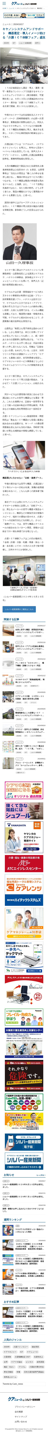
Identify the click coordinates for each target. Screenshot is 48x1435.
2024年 (6, 43)
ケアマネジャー (10, 1352)
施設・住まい (9, 1367)
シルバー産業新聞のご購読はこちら (19, 609)
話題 (17, 1226)
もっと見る (40, 1175)
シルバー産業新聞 (25, 43)
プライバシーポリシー (25, 1407)
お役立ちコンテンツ (22, 1240)
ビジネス (29, 1362)
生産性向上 (38, 1357)
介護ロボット (20, 772)
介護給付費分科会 (36, 1367)
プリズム (22, 1367)
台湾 (5, 1362)
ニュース (19, 626)
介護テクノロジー (21, 1347)
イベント (33, 702)
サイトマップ (21, 1417)
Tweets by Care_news (13, 1384)
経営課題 (40, 1362)
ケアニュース (32, 1352)
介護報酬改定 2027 (22, 1357)
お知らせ (6, 1181)
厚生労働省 (8, 1372)
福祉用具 (35, 1347)
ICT (14, 43)
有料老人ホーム (10, 1377)
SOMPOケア (34, 686)
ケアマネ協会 (16, 1362)
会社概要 (19, 1412)
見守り (37, 43)
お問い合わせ (21, 1422)
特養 (18, 1372)
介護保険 (7, 1357)
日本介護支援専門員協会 (34, 1372)
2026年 (7, 1347)
